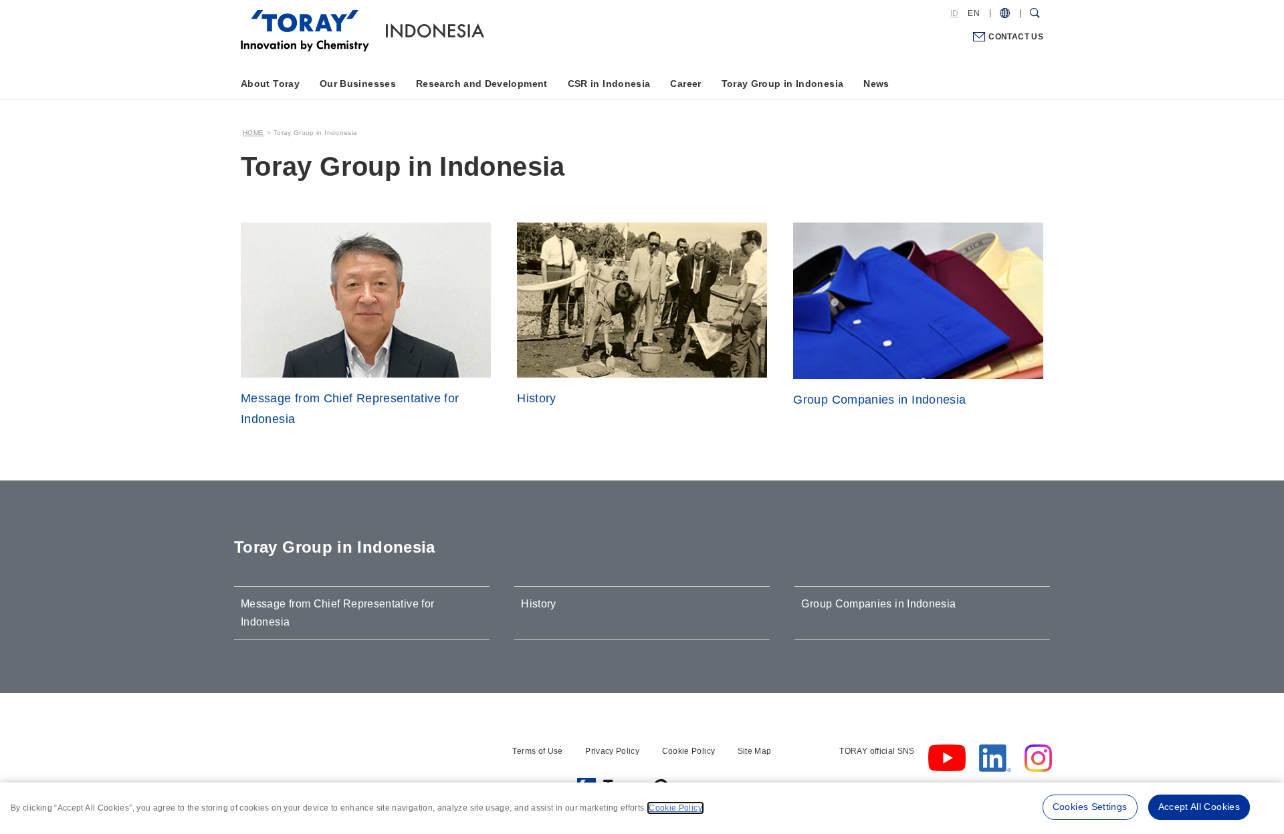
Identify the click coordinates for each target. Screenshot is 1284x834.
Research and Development (482, 83)
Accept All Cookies (1199, 806)
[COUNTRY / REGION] (1005, 13)
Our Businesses (358, 83)
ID (954, 13)
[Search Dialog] (1035, 13)
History (538, 603)
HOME (253, 132)
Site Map (755, 751)
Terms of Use (537, 751)
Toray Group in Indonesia (783, 83)
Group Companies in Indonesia (878, 603)
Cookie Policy (689, 751)
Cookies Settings (1090, 806)
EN (974, 13)
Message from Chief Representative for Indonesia (337, 613)
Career (685, 83)
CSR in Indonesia (609, 83)
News (876, 83)
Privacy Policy (612, 751)
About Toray (270, 83)
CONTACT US (1015, 36)
